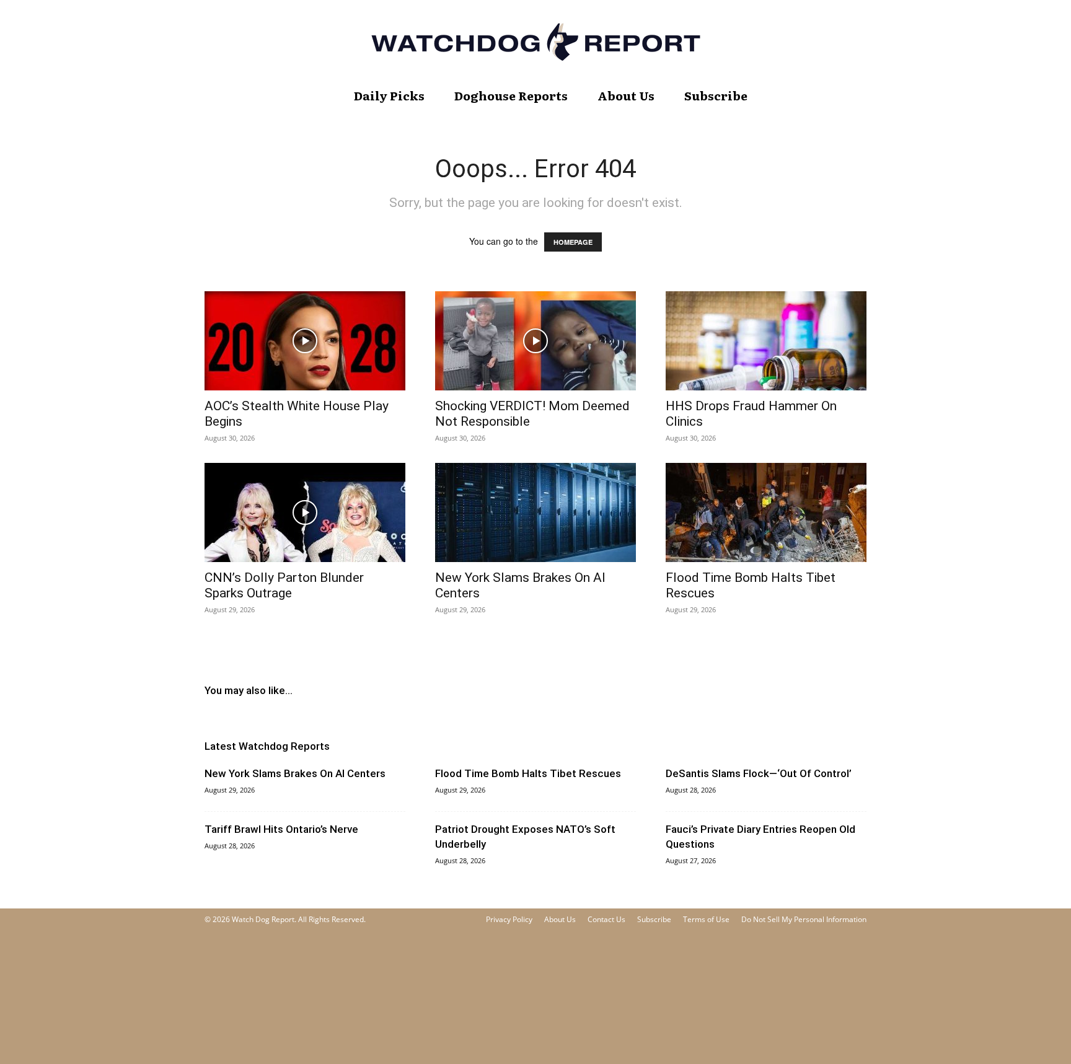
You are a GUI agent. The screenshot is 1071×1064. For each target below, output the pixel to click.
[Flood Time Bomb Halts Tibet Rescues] (766, 512)
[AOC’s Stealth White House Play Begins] (305, 340)
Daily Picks (389, 95)
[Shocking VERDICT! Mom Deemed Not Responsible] (535, 340)
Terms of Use (706, 919)
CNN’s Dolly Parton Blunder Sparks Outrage (284, 585)
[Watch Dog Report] (535, 42)
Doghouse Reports (511, 95)
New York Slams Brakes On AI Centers (295, 773)
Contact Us (606, 919)
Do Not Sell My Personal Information (803, 919)
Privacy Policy (509, 919)
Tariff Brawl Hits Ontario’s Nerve (281, 829)
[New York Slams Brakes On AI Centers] (535, 512)
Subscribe (715, 95)
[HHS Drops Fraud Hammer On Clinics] (766, 340)
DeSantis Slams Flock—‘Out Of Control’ (759, 773)
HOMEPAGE (573, 242)
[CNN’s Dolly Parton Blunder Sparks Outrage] (305, 512)
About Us (625, 95)
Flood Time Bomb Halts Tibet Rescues (528, 773)
